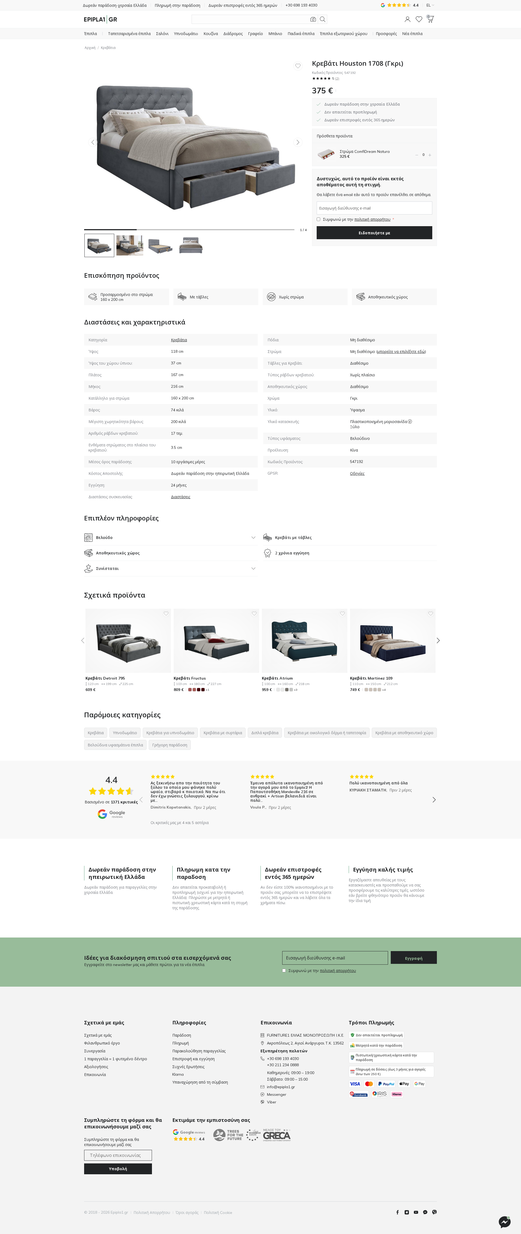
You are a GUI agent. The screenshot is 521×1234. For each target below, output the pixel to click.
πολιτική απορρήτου (372, 219)
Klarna (178, 1074)
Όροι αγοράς (187, 1212)
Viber (271, 1102)
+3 (295, 690)
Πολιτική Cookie (218, 1212)
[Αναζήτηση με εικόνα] (313, 19)
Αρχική (90, 48)
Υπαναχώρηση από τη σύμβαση (200, 1082)
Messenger (276, 1094)
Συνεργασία (94, 1051)
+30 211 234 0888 (283, 1064)
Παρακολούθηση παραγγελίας (198, 1051)
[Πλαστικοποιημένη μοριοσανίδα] (410, 421)
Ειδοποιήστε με (374, 232)
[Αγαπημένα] (419, 19)
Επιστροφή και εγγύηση (193, 1058)
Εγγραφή (413, 958)
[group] (188, 795)
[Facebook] (399, 1212)
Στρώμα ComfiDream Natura (365, 151)
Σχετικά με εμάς (98, 1035)
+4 (384, 690)
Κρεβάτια (108, 48)
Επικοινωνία (95, 1074)
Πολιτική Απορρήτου (152, 1212)
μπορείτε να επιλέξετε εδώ (401, 351)
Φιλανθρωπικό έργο (102, 1043)
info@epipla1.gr (281, 1086)
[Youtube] (418, 1212)
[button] (407, 19)
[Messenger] (427, 1212)
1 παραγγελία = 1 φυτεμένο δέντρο (115, 1058)
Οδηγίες (357, 473)
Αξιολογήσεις (96, 1066)
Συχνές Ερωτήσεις (188, 1066)
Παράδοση (181, 1035)
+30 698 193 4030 (283, 1058)
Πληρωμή (180, 1043)
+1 (207, 690)
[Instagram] (409, 1212)
